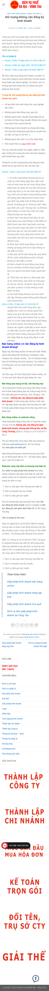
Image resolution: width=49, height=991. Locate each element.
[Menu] (3, 4)
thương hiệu (7, 744)
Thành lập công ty (10, 728)
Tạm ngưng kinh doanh (12, 718)
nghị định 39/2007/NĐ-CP (31, 70)
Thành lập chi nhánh (11, 723)
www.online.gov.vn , (18, 444)
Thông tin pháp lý (34, 14)
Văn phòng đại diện (10, 753)
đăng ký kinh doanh (32, 637)
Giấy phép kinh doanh (16, 14)
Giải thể (5, 698)
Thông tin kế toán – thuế (13, 734)
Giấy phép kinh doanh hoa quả (24, 604)
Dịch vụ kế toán (9, 683)
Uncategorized (8, 748)
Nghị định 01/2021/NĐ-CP (33, 60)
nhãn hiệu (6, 713)
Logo (4, 708)
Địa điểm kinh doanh (11, 693)
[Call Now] (4, 845)
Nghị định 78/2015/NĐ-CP (33, 65)
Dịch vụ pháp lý (9, 688)
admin (37, 28)
